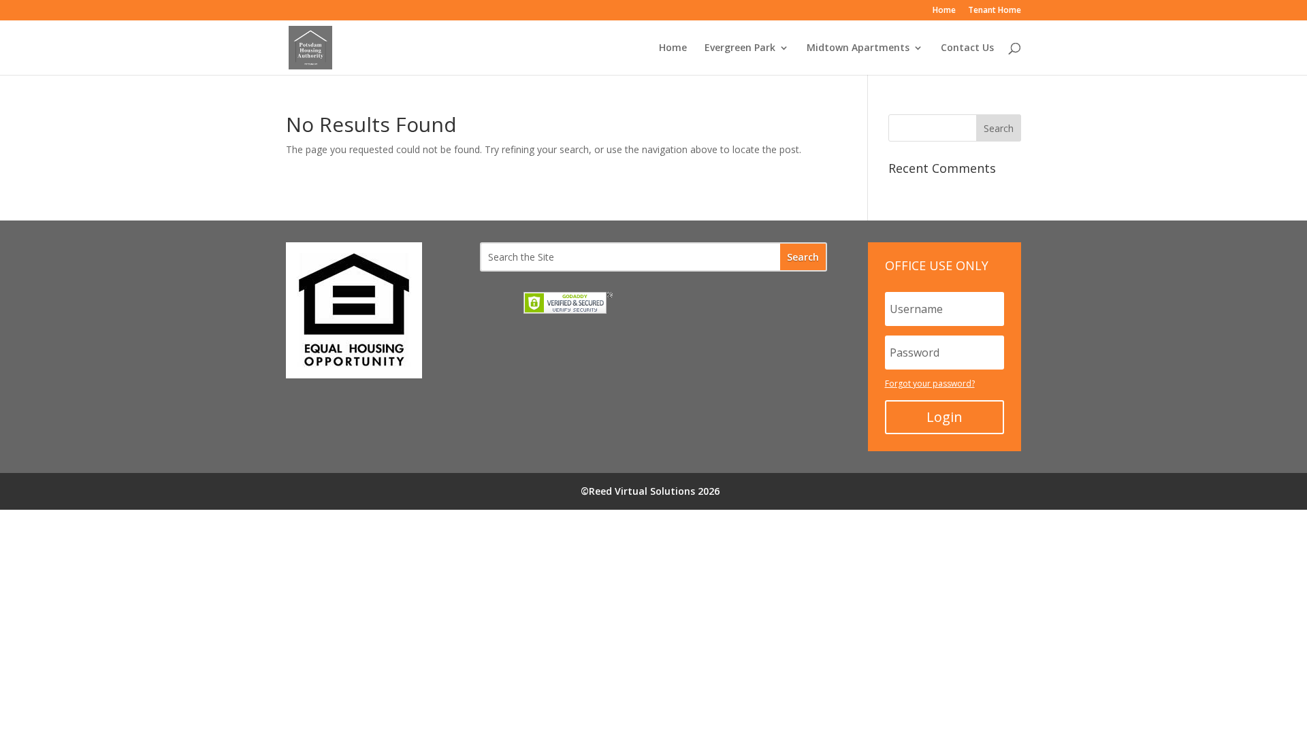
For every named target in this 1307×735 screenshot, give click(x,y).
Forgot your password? (930, 383)
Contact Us (967, 48)
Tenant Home (994, 11)
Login (944, 417)
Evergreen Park (740, 48)
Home (944, 11)
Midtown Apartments (858, 48)
